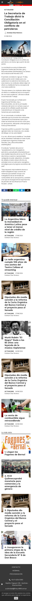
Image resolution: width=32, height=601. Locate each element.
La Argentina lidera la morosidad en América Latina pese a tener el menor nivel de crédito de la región (16, 225)
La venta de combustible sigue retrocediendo (15, 418)
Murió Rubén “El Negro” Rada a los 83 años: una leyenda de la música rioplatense (15, 342)
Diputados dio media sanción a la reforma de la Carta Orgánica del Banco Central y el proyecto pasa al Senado (16, 303)
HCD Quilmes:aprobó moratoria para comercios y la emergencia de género (13, 482)
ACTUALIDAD (8, 10)
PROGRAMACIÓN (16, 574)
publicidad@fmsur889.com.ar (16, 588)
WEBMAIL (16, 571)
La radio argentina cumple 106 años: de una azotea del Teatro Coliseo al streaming (16, 264)
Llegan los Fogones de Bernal (15, 453)
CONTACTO (16, 567)
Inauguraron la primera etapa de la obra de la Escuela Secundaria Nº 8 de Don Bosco (15, 552)
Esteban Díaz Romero (14, 33)
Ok (16, 598)
